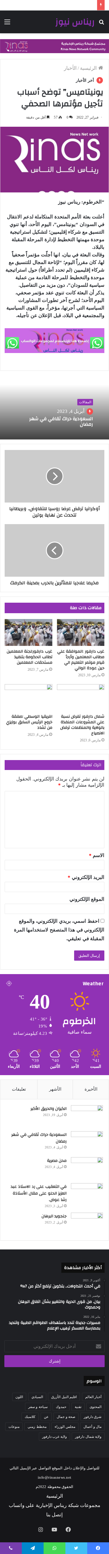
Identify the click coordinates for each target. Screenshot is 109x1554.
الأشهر (55, 1089)
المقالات (85, 402)
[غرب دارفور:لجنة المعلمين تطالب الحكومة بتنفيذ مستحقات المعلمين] (28, 632)
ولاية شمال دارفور (88, 1437)
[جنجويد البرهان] (87, 1224)
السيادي (37, 1397)
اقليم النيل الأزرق (64, 1397)
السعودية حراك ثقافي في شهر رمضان (61, 421)
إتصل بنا (54, 1515)
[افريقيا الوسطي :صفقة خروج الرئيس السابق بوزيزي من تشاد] (28, 697)
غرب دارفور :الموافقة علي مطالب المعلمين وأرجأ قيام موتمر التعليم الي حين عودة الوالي (81, 660)
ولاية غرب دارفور (54, 1437)
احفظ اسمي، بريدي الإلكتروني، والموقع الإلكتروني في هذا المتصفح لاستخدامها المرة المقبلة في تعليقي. (59, 929)
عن (46, 1417)
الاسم (97, 855)
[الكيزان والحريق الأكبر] (87, 1116)
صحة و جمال (66, 1417)
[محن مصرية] (87, 1168)
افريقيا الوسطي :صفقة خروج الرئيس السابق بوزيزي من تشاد (29, 722)
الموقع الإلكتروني (87, 899)
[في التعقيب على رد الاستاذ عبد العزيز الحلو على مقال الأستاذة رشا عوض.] (87, 1194)
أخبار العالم (93, 1397)
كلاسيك (30, 1417)
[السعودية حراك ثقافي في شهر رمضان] (87, 1142)
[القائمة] (7, 24)
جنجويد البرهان (54, 1216)
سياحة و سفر (38, 1407)
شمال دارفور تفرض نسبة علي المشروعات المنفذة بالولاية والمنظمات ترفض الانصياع (82, 725)
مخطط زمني (37, 1427)
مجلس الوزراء (65, 1427)
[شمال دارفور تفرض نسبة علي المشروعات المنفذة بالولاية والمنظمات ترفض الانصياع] (81, 697)
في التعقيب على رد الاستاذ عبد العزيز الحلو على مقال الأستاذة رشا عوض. (39, 1193)
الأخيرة (91, 1089)
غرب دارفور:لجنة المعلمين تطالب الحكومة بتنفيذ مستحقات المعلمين (29, 657)
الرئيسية (89, 68)
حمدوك (61, 1407)
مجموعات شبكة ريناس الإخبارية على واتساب (55, 1505)
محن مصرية (57, 1160)
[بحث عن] (102, 24)
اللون (19, 1397)
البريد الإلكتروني (86, 877)
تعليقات (19, 1089)
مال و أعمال (92, 1427)
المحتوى (95, 1407)
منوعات (13, 1427)
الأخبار (70, 68)
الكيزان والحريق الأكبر (49, 1109)
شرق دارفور (93, 1417)
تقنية (78, 1407)
